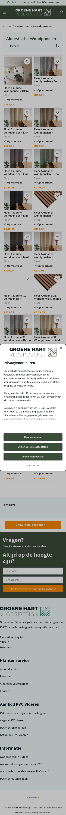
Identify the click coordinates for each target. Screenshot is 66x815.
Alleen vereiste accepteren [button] (33, 446)
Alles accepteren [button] (33, 437)
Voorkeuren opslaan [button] (33, 456)
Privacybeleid (33, 465)
